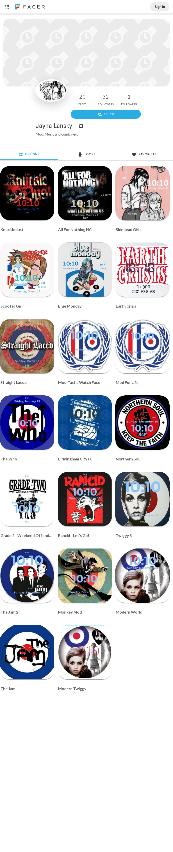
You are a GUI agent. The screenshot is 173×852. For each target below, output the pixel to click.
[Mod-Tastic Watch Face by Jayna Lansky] (85, 346)
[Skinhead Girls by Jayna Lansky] (142, 193)
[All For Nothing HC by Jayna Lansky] (85, 193)
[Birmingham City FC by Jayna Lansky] (85, 422)
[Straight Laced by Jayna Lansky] (27, 346)
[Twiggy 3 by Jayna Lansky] (142, 499)
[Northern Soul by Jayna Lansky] (142, 422)
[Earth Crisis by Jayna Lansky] (142, 269)
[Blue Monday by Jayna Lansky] (85, 269)
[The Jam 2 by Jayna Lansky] (27, 575)
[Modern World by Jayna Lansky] (142, 575)
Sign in (160, 7)
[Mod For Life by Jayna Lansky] (142, 346)
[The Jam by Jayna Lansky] (27, 652)
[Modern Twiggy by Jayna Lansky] (85, 652)
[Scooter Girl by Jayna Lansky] (27, 269)
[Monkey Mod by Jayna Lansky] (85, 575)
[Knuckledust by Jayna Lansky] (27, 193)
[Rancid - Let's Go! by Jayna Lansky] (85, 499)
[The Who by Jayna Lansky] (27, 422)
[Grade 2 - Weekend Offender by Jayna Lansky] (27, 499)
